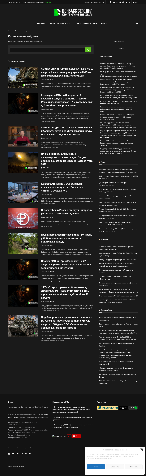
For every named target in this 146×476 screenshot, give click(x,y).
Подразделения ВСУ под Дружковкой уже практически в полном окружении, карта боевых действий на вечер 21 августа (118, 150)
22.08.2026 (45, 79)
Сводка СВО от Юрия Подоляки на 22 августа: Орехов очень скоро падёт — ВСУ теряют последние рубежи (66, 264)
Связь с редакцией (24, 448)
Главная (10, 31)
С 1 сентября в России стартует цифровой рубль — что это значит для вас (66, 211)
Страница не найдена (22, 31)
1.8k (52, 168)
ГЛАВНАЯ (41, 23)
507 (52, 245)
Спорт (103, 162)
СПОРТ (96, 23)
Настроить (134, 467)
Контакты (19, 2)
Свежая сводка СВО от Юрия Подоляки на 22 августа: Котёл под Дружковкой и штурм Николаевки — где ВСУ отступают (66, 130)
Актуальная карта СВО (60, 23)
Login (136, 2)
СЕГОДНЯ (77, 23)
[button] (141, 450)
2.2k (52, 109)
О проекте (11, 2)
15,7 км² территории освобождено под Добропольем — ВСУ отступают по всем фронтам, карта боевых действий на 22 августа (65, 292)
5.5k (52, 271)
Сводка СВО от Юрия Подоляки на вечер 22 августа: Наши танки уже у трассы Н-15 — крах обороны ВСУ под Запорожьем (67, 72)
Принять (96, 467)
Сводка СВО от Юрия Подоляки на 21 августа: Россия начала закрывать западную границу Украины (117, 143)
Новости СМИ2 (118, 41)
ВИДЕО (104, 23)
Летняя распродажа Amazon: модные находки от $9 (118, 296)
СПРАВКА (87, 23)
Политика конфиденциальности (114, 472)
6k (52, 138)
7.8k (52, 79)
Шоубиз (104, 239)
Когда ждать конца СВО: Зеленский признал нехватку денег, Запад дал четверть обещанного (62, 187)
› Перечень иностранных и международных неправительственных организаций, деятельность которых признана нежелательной (71, 409)
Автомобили (106, 310)
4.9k (52, 301)
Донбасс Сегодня (18, 466)
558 (52, 217)
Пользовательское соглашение (33, 2)
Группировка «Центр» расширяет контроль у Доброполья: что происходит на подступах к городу (66, 238)
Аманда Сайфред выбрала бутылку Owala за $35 (117, 259)
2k (52, 194)
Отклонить (115, 467)
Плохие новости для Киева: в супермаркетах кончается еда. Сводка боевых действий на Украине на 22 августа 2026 (66, 159)
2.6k (52, 331)
